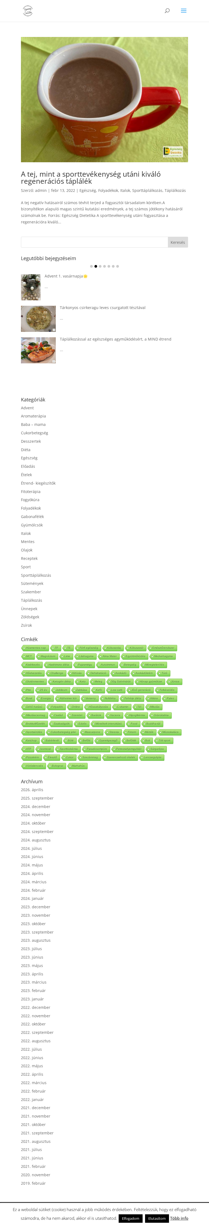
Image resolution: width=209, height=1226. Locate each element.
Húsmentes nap (36, 647)
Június (175, 681)
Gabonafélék (32, 516)
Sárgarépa (157, 748)
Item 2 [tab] (95, 266)
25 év (43, 689)
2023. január (32, 999)
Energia (46, 698)
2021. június (32, 1158)
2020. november (35, 1174)
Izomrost (45, 748)
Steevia (114, 732)
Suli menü (70, 333)
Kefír (99, 689)
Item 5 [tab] (108, 266)
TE (69, 647)
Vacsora (115, 715)
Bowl (29, 698)
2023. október (33, 923)
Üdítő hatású (34, 706)
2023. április (32, 974)
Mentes (28, 541)
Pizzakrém (32, 757)
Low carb (116, 689)
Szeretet (77, 715)
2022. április (32, 1074)
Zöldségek (30, 616)
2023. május (32, 965)
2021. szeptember (37, 1132)
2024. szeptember (37, 831)
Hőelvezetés (34, 673)
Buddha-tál (153, 723)
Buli (147, 740)
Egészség (87, 190)
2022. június (32, 1057)
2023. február (33, 990)
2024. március (34, 881)
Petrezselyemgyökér (129, 748)
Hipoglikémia (137, 715)
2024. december (35, 806)
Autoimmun (108, 664)
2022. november (35, 1015)
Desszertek (31, 441)
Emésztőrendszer (163, 647)
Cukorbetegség (34, 432)
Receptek (29, 558)
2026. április (32, 789)
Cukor (69, 757)
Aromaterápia (33, 416)
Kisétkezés (33, 664)
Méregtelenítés (154, 664)
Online (76, 706)
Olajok (26, 550)
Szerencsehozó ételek (121, 757)
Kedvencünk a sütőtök (86, 278)
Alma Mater (110, 656)
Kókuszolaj (114, 647)
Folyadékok (108, 190)
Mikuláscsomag (35, 715)
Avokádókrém (144, 673)
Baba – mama (33, 424)
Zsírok (26, 625)
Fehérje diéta (133, 698)
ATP (28, 748)
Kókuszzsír (136, 647)
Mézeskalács (170, 732)
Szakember (31, 591)
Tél (139, 706)
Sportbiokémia (69, 748)
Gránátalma (161, 715)
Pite (28, 689)
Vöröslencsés (34, 765)
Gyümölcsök (32, 525)
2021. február (33, 1166)
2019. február (33, 1183)
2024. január (32, 898)
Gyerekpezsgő (108, 740)
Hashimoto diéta (59, 664)
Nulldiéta (110, 698)
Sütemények (32, 583)
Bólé (71, 740)
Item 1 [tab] (91, 266)
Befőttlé (131, 740)
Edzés (83, 723)
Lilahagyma (86, 656)
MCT (29, 656)
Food (134, 723)
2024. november (35, 814)
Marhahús (78, 765)
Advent (27, 407)
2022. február (33, 1091)
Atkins (154, 698)
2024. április (32, 873)
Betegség (130, 664)
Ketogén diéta (62, 681)
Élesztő (52, 757)
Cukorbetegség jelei (63, 732)
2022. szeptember (37, 1032)
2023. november (35, 915)
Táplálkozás (175, 190)
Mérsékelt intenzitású (109, 723)
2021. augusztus (36, 1141)
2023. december (35, 906)
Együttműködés (135, 656)
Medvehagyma (163, 656)
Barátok (96, 715)
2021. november (35, 1116)
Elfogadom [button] (130, 1218)
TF (56, 647)
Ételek (26, 474)
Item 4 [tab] (104, 266)
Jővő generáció (141, 689)
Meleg (98, 681)
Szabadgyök (62, 723)
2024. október (33, 823)
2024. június (32, 856)
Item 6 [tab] (113, 266)
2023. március (34, 982)
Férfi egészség (89, 647)
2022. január (32, 1099)
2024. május (32, 865)
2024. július (31, 848)
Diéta (25, 449)
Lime (67, 656)
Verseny (91, 698)
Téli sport (164, 740)
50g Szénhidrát (121, 681)
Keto (83, 681)
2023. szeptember (37, 932)
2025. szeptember (37, 798)
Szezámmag (90, 757)
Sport (26, 566)
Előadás (28, 466)
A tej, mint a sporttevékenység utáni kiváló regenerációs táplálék (91, 177)
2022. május (32, 1065)
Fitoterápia (31, 491)
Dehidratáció (98, 673)
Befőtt (86, 740)
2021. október (33, 1124)
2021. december (35, 1107)
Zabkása (81, 689)
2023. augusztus (36, 940)
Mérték (149, 732)
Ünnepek (29, 608)
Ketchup (31, 740)
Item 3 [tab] (100, 266)
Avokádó (121, 673)
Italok (125, 190)
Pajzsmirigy (85, 664)
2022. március (34, 1082)
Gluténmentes (35, 681)
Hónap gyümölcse (151, 681)
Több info (179, 1218)
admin (41, 190)
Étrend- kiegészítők (38, 483)
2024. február (33, 890)
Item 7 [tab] (117, 266)
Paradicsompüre (97, 748)
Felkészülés (167, 689)
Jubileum (61, 689)
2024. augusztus (36, 840)
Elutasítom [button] (157, 1218)
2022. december (35, 1007)
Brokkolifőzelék (35, 723)
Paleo (170, 698)
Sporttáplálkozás (147, 190)
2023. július (31, 948)
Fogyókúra (30, 499)
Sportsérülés (34, 732)
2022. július (31, 1049)
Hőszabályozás (98, 706)
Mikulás (154, 706)
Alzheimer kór (68, 698)
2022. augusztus (36, 1040)
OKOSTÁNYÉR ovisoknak (88, 308)
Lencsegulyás (152, 757)
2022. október (33, 1024)
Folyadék (57, 706)
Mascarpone (92, 732)
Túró (164, 673)
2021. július (31, 1149)
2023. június (32, 957)
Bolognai (57, 765)
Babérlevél (52, 740)
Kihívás (77, 673)
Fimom (132, 732)
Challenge (57, 673)
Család (58, 715)
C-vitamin (122, 706)
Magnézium (48, 656)
